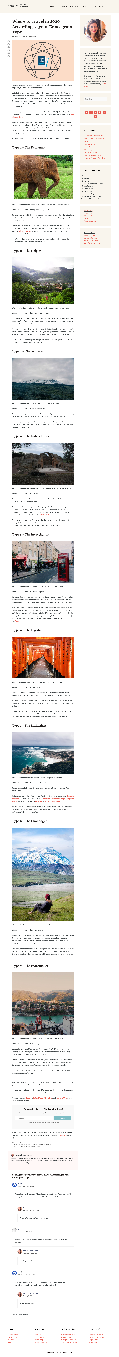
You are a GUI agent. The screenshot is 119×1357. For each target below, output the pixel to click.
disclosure (63, 1135)
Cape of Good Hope (52, 801)
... (74, 1166)
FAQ (10, 1342)
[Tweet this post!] (8, 45)
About (39, 6)
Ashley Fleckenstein (30, 1208)
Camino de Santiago (91, 238)
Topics (85, 6)
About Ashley (88, 211)
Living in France (93, 1340)
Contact (11, 1340)
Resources (97, 6)
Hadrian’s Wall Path (90, 235)
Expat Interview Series (95, 1335)
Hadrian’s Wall (43, 515)
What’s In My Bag (90, 216)
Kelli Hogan (22, 1184)
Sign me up (63, 1118)
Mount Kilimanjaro (45, 1098)
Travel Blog (51, 6)
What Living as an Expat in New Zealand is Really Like (30, 1146)
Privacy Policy (13, 1337)
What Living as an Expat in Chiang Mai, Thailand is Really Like (33, 1144)
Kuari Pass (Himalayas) (92, 243)
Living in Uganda (93, 1342)
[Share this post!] (8, 42)
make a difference (25, 231)
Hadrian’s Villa (61, 1098)
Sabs (19, 1229)
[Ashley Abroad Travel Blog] (18, 5)
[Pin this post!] (8, 51)
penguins (38, 801)
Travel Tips (17, 1142)
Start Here (63, 6)
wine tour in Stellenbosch (51, 799)
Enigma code (19, 621)
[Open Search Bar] (108, 6)
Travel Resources (90, 221)
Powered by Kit (43, 1125)
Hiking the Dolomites (91, 240)
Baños (35, 1098)
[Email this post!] (8, 57)
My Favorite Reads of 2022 (93, 136)
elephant (28, 1098)
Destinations (74, 6)
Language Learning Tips (96, 1337)
